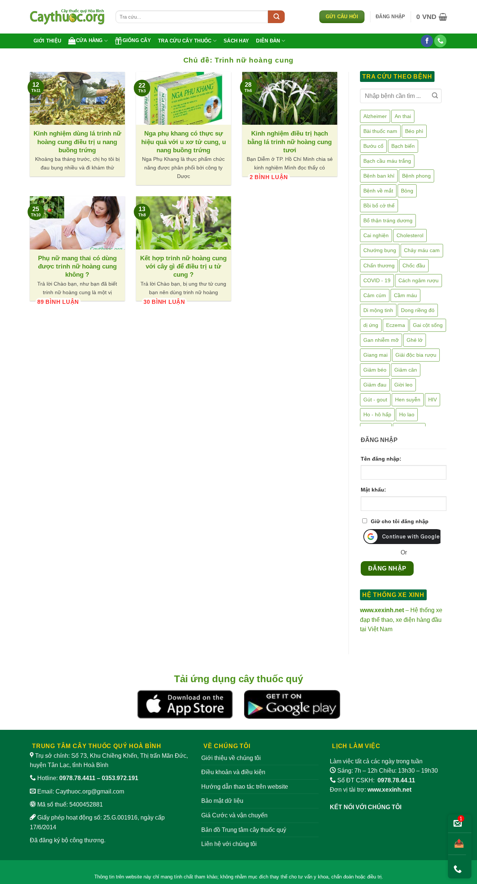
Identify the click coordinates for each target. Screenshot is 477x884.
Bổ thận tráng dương (388, 220)
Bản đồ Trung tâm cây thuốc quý (243, 830)
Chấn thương (379, 265)
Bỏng (407, 191)
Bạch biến (403, 146)
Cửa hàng (89, 40)
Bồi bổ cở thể (379, 206)
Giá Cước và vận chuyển (234, 815)
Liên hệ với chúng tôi (229, 844)
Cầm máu (405, 295)
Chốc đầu (413, 265)
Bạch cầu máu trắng (387, 161)
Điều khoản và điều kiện (233, 772)
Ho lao (406, 414)
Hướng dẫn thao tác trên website (244, 786)
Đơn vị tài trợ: (370, 789)
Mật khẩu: (373, 490)
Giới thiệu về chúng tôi (231, 758)
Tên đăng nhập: (381, 459)
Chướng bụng (379, 250)
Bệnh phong (416, 176)
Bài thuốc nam (380, 131)
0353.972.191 (120, 778)
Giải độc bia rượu (415, 355)
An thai (403, 116)
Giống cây (137, 40)
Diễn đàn (268, 41)
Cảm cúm (374, 295)
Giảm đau (374, 385)
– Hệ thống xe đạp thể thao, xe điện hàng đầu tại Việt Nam (401, 619)
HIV (432, 400)
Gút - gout (375, 400)
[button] (390, 16)
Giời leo (403, 385)
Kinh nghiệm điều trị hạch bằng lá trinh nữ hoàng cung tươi (289, 142)
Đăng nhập (387, 568)
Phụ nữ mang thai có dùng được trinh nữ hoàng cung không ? (77, 266)
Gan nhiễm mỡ (381, 340)
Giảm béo (374, 370)
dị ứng (370, 325)
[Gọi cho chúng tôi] (440, 41)
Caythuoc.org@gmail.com (90, 791)
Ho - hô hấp (377, 414)
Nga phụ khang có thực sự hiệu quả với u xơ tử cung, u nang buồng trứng (183, 142)
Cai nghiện (376, 235)
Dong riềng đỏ (418, 310)
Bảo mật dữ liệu (222, 801)
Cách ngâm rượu (418, 280)
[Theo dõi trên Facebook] (427, 41)
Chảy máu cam (422, 250)
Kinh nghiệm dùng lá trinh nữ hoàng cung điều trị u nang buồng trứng (77, 142)
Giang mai (375, 355)
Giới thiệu (47, 41)
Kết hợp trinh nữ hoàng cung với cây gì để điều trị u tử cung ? (183, 266)
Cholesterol (410, 235)
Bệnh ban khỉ (378, 176)
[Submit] (276, 16)
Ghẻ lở (415, 340)
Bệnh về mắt (378, 191)
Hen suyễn (407, 400)
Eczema (395, 325)
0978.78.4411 (77, 778)
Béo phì (414, 131)
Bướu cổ (373, 146)
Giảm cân (405, 370)
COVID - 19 (377, 280)
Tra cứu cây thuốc (184, 41)
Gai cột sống (428, 325)
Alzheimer (375, 116)
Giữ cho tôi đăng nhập (400, 521)
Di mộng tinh (378, 310)
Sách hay (236, 41)
